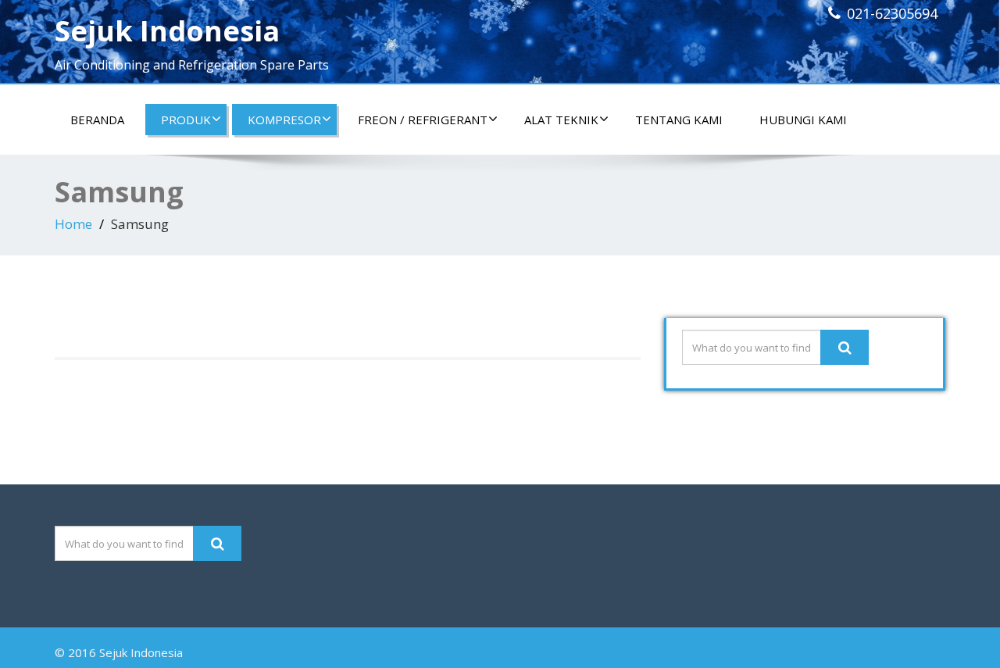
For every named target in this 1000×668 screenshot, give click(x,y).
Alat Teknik (561, 119)
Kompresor (284, 119)
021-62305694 (892, 13)
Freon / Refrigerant (423, 119)
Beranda (97, 119)
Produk (186, 119)
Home (73, 224)
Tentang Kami (679, 119)
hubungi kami (803, 119)
